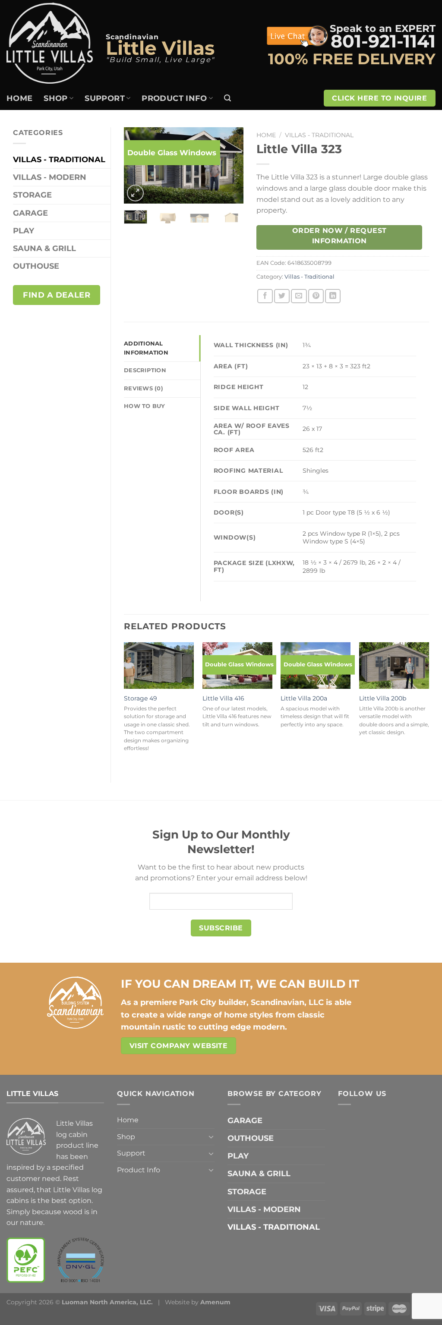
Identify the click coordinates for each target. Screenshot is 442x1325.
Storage (32, 194)
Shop (55, 98)
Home (19, 98)
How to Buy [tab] (144, 406)
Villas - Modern (49, 177)
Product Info (174, 98)
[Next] (230, 166)
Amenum (215, 1302)
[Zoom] (135, 193)
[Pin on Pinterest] (316, 296)
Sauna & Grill (44, 248)
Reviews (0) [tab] (143, 388)
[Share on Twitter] (282, 296)
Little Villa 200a (304, 698)
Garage (30, 212)
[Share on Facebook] (265, 296)
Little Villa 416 (223, 698)
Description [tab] (145, 370)
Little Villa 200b (382, 698)
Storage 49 (140, 698)
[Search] (227, 98)
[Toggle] (211, 1136)
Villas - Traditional (59, 159)
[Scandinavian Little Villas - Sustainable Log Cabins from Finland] (49, 43)
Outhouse (36, 265)
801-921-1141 (383, 41)
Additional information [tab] (146, 347)
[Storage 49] (159, 665)
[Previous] (137, 166)
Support (104, 98)
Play (23, 230)
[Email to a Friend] (298, 296)
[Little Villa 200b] (394, 665)
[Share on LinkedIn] (333, 296)
